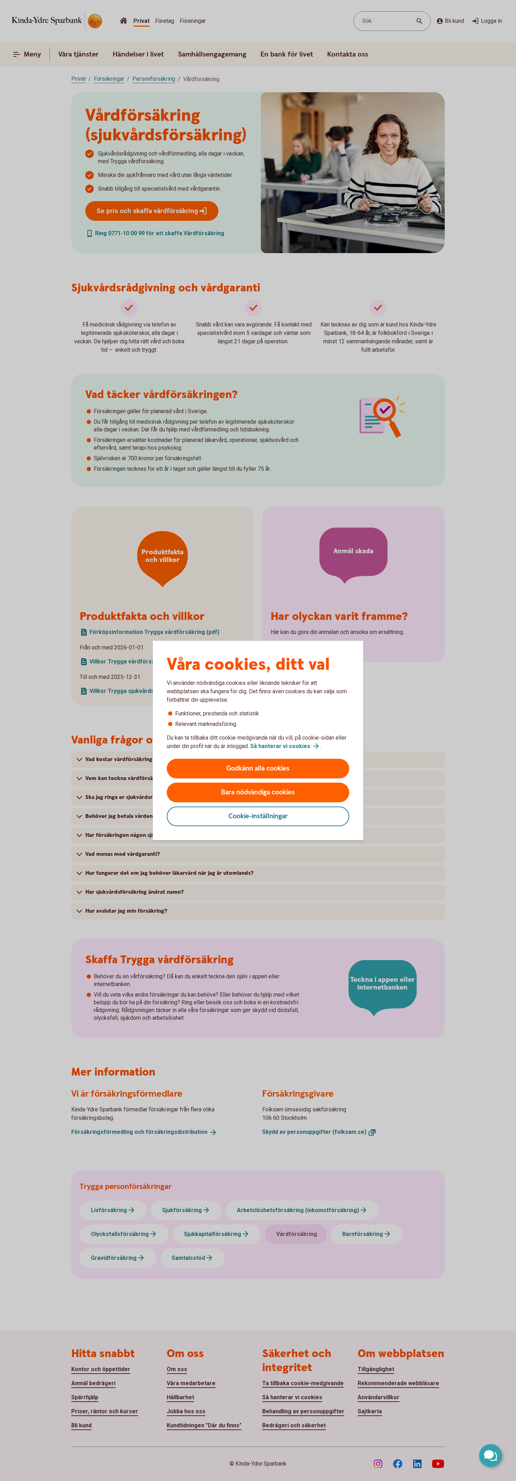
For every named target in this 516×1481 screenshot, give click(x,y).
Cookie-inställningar (258, 816)
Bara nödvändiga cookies (258, 792)
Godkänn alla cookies (258, 768)
